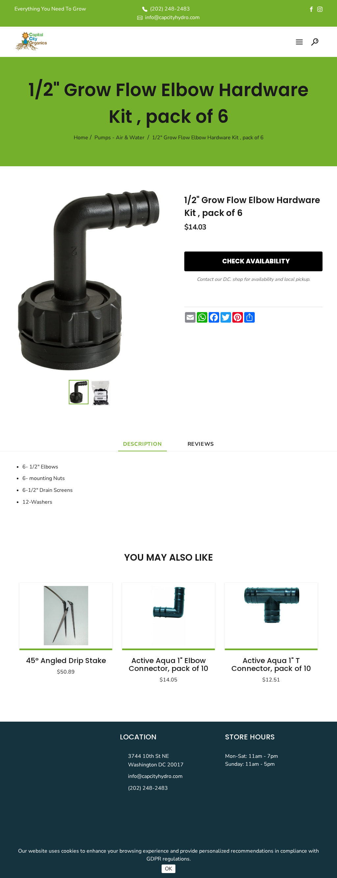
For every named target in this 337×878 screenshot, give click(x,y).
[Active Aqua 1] (168, 616)
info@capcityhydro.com (155, 776)
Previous (40, 630)
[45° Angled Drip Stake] (65, 616)
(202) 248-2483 (148, 788)
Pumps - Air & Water (119, 137)
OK (168, 868)
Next (296, 630)
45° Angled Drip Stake (66, 660)
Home (81, 137)
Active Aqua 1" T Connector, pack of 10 (271, 664)
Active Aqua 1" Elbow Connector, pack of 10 (168, 664)
